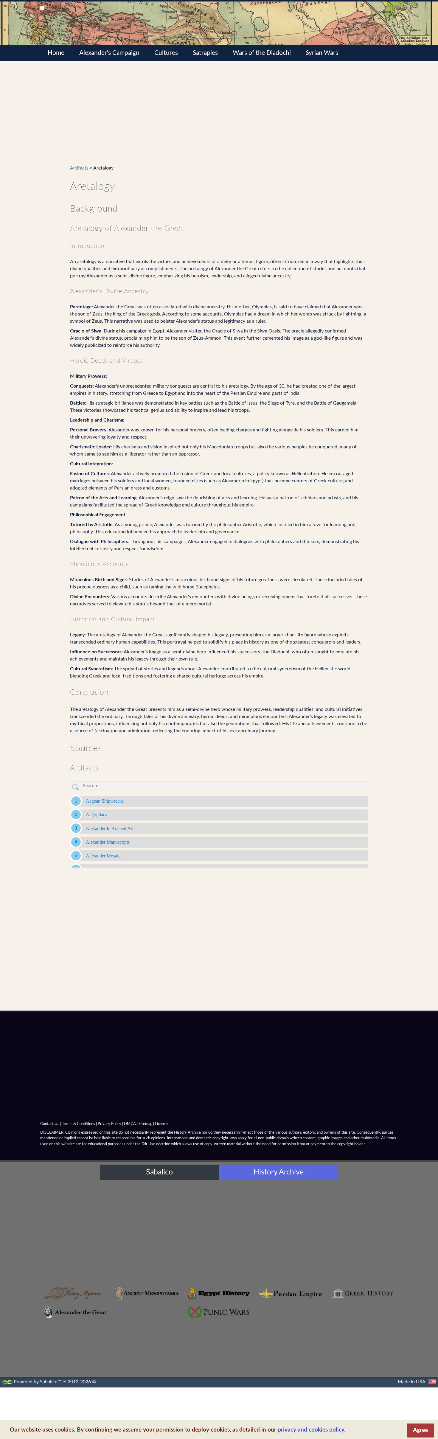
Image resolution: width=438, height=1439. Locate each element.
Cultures (166, 53)
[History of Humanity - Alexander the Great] (76, 1312)
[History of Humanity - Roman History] (147, 1338)
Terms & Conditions (78, 1124)
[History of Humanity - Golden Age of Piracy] (290, 1338)
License (161, 1124)
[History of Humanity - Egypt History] (219, 1293)
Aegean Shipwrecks (105, 801)
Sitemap (145, 1124)
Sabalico (159, 1172)
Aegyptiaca (96, 814)
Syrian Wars (322, 53)
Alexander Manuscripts (108, 842)
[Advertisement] (219, 116)
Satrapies (205, 53)
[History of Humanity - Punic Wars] (219, 1312)
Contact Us (49, 1124)
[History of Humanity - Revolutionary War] (362, 1338)
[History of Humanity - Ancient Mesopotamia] (147, 1293)
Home (56, 53)
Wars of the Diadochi (262, 53)
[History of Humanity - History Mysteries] (76, 1293)
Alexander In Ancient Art (109, 828)
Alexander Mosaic (103, 855)
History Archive (279, 1172)
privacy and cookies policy (311, 1430)
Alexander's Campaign (109, 53)
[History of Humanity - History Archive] (219, 1231)
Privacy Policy (109, 1124)
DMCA (130, 1124)
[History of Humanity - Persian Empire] (290, 1293)
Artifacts (79, 168)
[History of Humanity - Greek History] (362, 1293)
